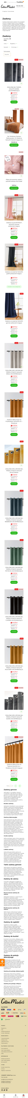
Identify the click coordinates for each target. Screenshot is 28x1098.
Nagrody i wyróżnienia (6, 1070)
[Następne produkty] (15, 785)
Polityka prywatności (5, 1031)
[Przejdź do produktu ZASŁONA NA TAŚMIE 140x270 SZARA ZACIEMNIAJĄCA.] (14, 72)
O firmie (3, 1068)
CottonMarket (8, 11)
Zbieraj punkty (4, 1039)
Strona (8, 785)
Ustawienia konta (5, 1041)
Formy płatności (4, 1048)
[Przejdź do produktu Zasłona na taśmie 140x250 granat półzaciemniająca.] (14, 306)
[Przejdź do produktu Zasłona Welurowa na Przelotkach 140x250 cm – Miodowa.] (14, 404)
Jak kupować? (4, 1062)
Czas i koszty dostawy (5, 1050)
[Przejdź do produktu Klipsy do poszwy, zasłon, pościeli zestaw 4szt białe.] (14, 164)
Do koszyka (14, 101)
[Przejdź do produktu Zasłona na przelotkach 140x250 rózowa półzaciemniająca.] (14, 207)
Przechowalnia (4, 1043)
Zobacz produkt (14, 145)
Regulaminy (3, 1028)
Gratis (2, 1053)
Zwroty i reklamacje (5, 1033)
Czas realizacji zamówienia (6, 1051)
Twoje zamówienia (5, 1038)
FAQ (2, 1029)
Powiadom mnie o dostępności (14, 286)
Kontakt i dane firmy (5, 1067)
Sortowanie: (7, 51)
